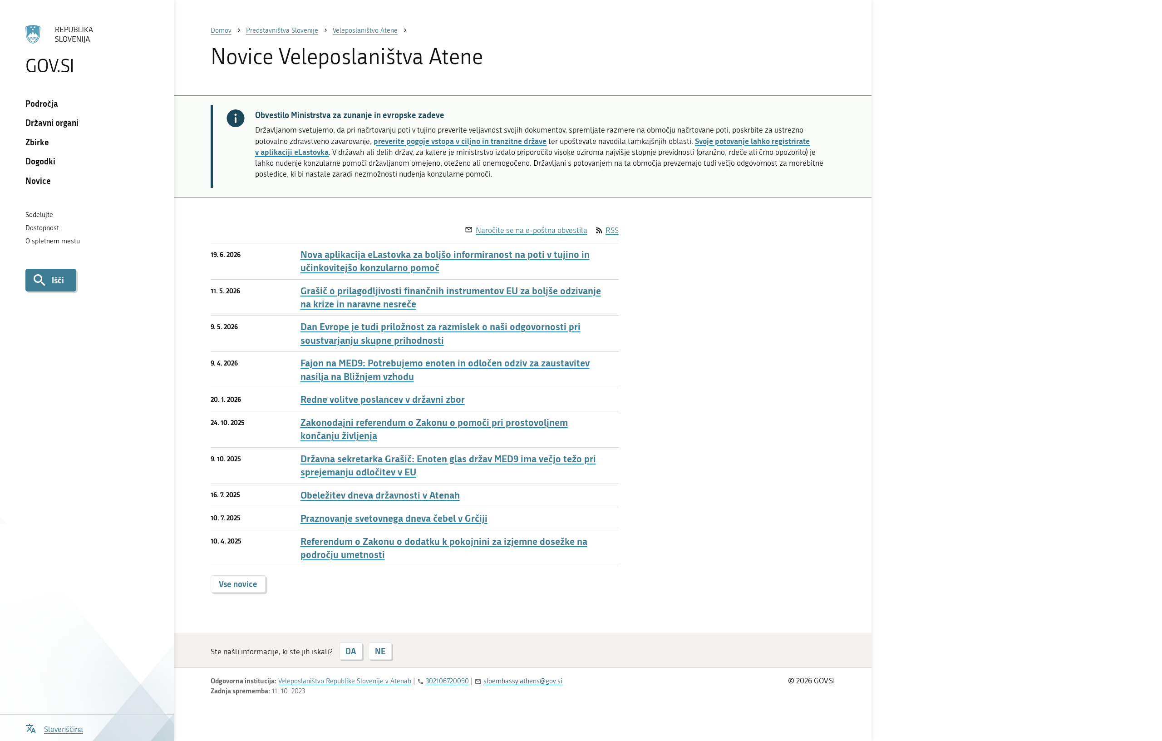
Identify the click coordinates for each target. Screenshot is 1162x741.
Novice (38, 181)
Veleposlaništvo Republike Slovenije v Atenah (344, 681)
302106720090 (447, 681)
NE (380, 651)
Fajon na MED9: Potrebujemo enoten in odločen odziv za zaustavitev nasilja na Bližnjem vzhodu (445, 369)
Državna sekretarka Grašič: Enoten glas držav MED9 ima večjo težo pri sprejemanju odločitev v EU (448, 465)
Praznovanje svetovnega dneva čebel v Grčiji (393, 518)
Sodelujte (39, 215)
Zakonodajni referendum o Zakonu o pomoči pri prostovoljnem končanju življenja (434, 429)
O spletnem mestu (52, 241)
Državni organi (52, 122)
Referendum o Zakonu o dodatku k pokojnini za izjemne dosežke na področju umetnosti (443, 548)
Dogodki (40, 161)
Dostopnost (42, 228)
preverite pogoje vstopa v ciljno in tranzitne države (460, 140)
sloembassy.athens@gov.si (522, 681)
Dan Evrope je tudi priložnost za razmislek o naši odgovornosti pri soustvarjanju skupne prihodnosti (440, 333)
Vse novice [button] (238, 584)
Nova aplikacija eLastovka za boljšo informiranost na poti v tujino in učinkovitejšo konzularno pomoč (445, 261)
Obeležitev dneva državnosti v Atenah (380, 495)
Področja (41, 103)
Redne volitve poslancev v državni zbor (382, 399)
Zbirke (37, 142)
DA (350, 651)
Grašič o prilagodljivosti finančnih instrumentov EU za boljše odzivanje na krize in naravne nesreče (450, 297)
